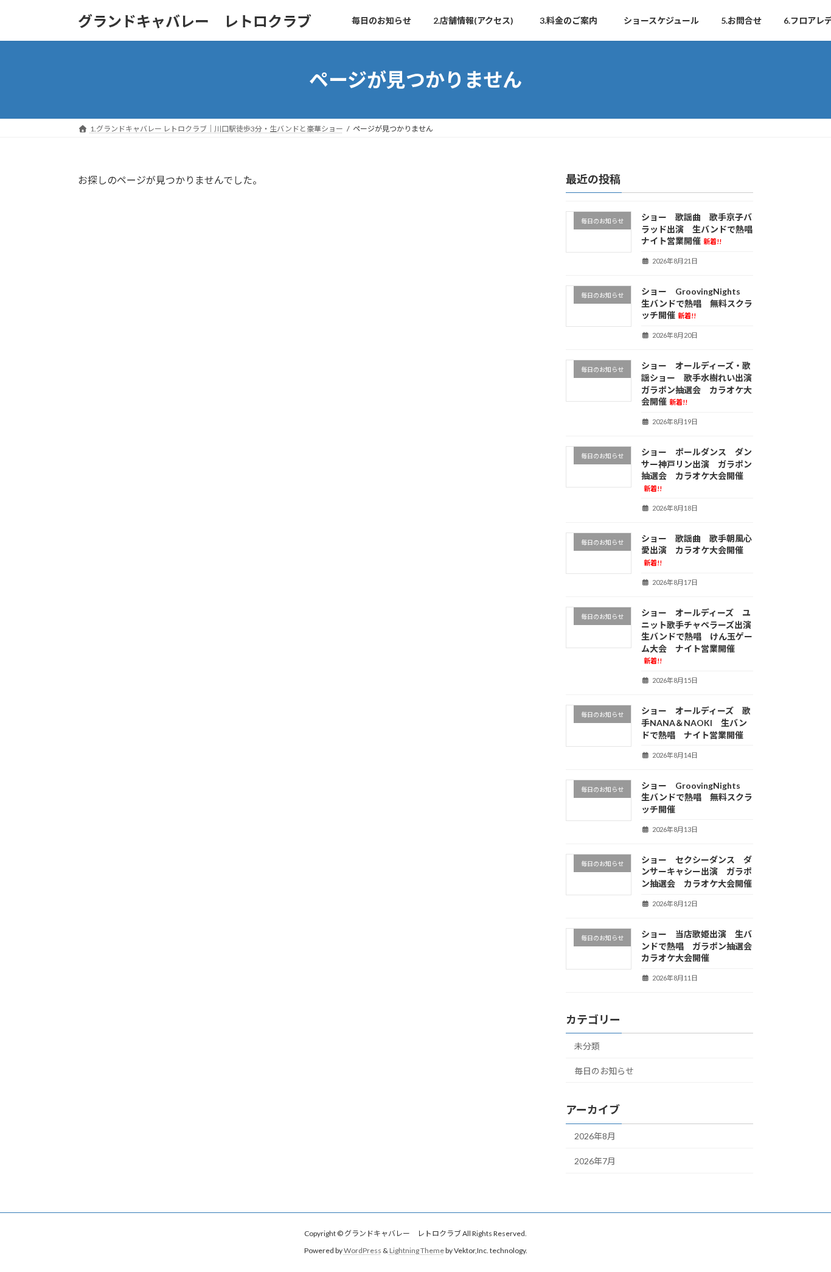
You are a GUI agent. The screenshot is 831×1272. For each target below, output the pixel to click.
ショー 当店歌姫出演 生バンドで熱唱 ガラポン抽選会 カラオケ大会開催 (700, 946)
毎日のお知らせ (604, 1071)
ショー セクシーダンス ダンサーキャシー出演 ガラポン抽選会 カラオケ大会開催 (696, 871)
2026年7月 (595, 1161)
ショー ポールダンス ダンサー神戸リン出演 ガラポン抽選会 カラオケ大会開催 (696, 469)
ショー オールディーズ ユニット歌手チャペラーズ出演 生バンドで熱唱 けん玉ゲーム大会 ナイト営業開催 (700, 636)
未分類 (587, 1046)
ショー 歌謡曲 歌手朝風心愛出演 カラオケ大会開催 (696, 550)
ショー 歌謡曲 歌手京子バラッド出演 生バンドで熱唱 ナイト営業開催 (701, 229)
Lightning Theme (416, 1250)
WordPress (362, 1250)
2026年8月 (595, 1136)
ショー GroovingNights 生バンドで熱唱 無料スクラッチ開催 (697, 303)
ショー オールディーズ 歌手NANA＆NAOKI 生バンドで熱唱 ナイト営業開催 (696, 723)
